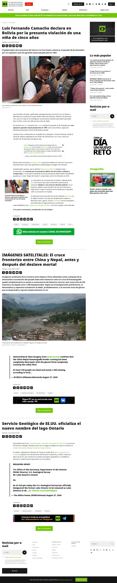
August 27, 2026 (50, 377)
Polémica (53, 224)
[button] (102, 29)
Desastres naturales (27, 393)
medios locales (36, 162)
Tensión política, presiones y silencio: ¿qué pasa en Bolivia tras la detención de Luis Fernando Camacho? (16, 198)
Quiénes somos (56, 544)
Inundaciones (40, 393)
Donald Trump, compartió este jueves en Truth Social (48, 443)
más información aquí (65, 580)
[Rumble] (90, 4)
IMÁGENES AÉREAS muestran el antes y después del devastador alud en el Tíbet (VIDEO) (102, 80)
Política (62, 224)
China (15, 393)
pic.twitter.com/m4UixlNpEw (43, 490)
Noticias (11, 10)
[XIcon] (93, 4)
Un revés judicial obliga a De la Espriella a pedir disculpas (100, 97)
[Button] (69, 4)
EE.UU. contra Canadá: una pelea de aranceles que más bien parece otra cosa (101, 191)
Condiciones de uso (57, 558)
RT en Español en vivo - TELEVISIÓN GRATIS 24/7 (99, 39)
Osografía (97, 169)
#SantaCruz (27, 147)
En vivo (29, 4)
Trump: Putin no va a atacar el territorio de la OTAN (100, 72)
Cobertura (55, 552)
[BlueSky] (99, 4)
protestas (68, 196)
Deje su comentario (44, 242)
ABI (25, 125)
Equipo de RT (104, 10)
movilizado (56, 201)
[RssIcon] (112, 550)
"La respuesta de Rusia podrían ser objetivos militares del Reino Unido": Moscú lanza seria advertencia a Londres (102, 62)
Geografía (38, 511)
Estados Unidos (27, 511)
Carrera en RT (56, 555)
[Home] (5, 4)
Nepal (50, 393)
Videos (34, 550)
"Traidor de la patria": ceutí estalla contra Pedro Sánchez (102, 89)
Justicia (45, 224)
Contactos (55, 547)
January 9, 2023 (57, 156)
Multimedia (83, 10)
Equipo (54, 550)
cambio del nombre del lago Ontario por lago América (32, 448)
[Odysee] (97, 550)
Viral (27, 10)
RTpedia (34, 555)
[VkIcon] (86, 4)
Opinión (64, 10)
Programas (44, 10)
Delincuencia (35, 224)
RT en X (14, 571)
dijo (32, 182)
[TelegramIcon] (96, 4)
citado (39, 125)
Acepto (101, 121)
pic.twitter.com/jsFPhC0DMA (35, 153)
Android (73, 546)
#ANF (25, 145)
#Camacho (44, 147)
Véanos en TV (78, 4)
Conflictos (25, 224)
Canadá (16, 511)
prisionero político (47, 169)
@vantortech (53, 356)
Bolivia (16, 224)
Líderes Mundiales (37, 558)
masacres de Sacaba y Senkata (39, 205)
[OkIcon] (102, 4)
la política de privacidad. (103, 121)
